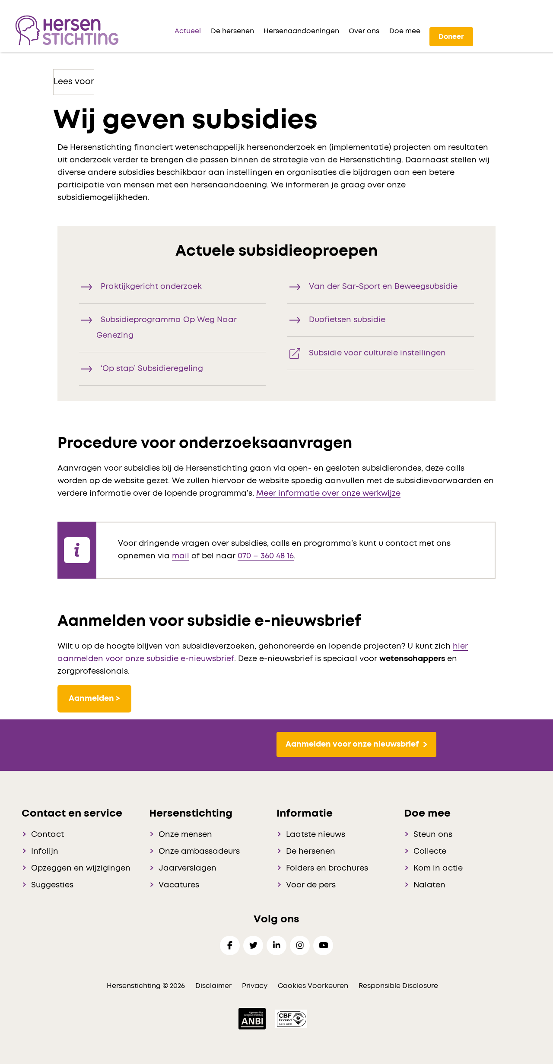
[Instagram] (300, 945)
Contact (47, 835)
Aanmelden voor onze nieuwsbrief (352, 744)
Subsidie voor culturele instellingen (377, 353)
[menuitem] (188, 31)
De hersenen (310, 851)
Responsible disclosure (398, 985)
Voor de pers (311, 885)
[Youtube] (323, 945)
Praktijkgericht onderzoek (151, 287)
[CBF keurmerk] (291, 1018)
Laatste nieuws (315, 835)
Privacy (254, 985)
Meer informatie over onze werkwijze (328, 493)
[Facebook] (230, 945)
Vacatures (179, 885)
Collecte (429, 851)
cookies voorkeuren (314, 985)
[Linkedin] (276, 945)
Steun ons (432, 835)
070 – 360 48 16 (266, 556)
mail (180, 556)
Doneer (451, 36)
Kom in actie (438, 868)
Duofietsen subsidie (347, 320)
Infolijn (44, 851)
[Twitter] (253, 945)
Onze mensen (185, 835)
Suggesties (52, 885)
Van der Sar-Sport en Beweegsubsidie (383, 287)
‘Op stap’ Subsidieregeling (152, 369)
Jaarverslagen (187, 868)
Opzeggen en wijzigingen (80, 868)
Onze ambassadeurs (199, 851)
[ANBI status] (252, 1018)
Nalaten (429, 885)
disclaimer (213, 985)
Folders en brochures (327, 868)
